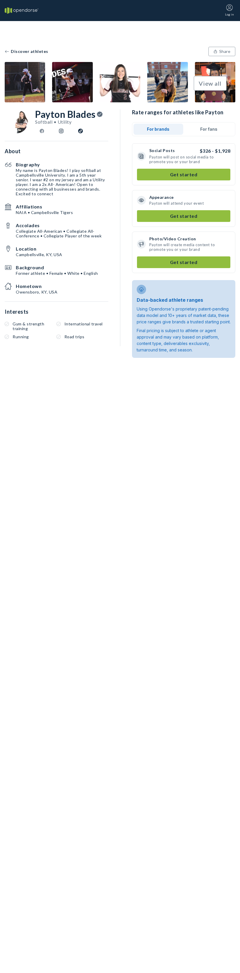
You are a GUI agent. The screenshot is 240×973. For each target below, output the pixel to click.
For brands (158, 129)
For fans (208, 129)
